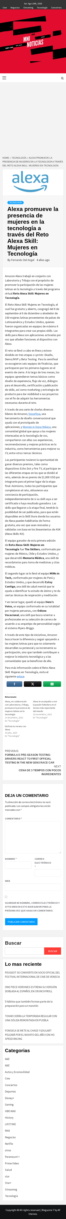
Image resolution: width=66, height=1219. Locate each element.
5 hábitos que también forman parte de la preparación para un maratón (29, 1004)
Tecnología (42, 7)
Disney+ (9, 1098)
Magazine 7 (48, 1210)
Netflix (9, 1144)
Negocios (15, 7)
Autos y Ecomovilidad (17, 1072)
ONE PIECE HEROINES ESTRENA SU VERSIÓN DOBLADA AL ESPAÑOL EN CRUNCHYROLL (31, 989)
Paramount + (12, 1157)
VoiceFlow (34, 414)
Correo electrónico (43, 862)
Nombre (11, 858)
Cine (5, 7)
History (9, 1117)
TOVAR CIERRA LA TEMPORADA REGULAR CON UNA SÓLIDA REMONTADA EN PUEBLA (31, 1018)
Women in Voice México (37, 427)
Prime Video (12, 1163)
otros (8, 1150)
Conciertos (56, 7)
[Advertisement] (33, 117)
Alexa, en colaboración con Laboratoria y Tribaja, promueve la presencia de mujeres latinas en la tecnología (17, 708)
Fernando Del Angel (23, 260)
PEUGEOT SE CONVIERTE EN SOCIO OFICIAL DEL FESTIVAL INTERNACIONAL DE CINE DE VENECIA (32, 975)
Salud (8, 1170)
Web (7, 880)
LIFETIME (10, 1124)
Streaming (28, 7)
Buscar (13, 943)
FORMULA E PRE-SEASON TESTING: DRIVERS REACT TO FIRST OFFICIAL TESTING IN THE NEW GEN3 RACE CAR (29, 757)
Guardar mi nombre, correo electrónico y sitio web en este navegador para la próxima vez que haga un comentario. (32, 906)
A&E (7, 1059)
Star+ (8, 1183)
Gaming (9, 1104)
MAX (7, 1130)
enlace (20, 676)
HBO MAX (10, 1111)
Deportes (10, 1091)
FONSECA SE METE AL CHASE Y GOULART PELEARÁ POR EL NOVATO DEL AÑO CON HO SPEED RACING (29, 1035)
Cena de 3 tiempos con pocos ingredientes (40, 770)
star (7, 1176)
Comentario (13, 818)
